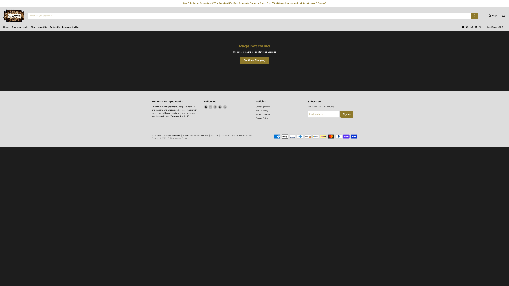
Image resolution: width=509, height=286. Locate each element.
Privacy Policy (262, 118)
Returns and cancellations (242, 135)
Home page (156, 135)
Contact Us (54, 27)
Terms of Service (263, 114)
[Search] (474, 16)
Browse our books (20, 27)
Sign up (347, 114)
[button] (493, 15)
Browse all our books (172, 135)
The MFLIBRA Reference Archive (195, 135)
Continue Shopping (254, 60)
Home (6, 27)
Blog (33, 27)
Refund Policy (262, 110)
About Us (42, 27)
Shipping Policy (263, 106)
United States (495, 27)
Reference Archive (70, 27)
